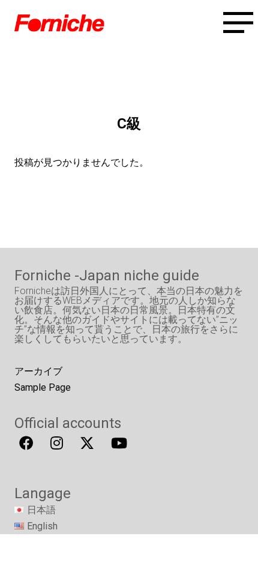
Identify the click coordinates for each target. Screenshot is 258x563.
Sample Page (42, 387)
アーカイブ (38, 371)
